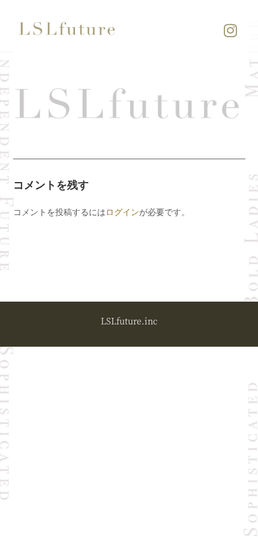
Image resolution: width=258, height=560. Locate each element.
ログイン (122, 212)
